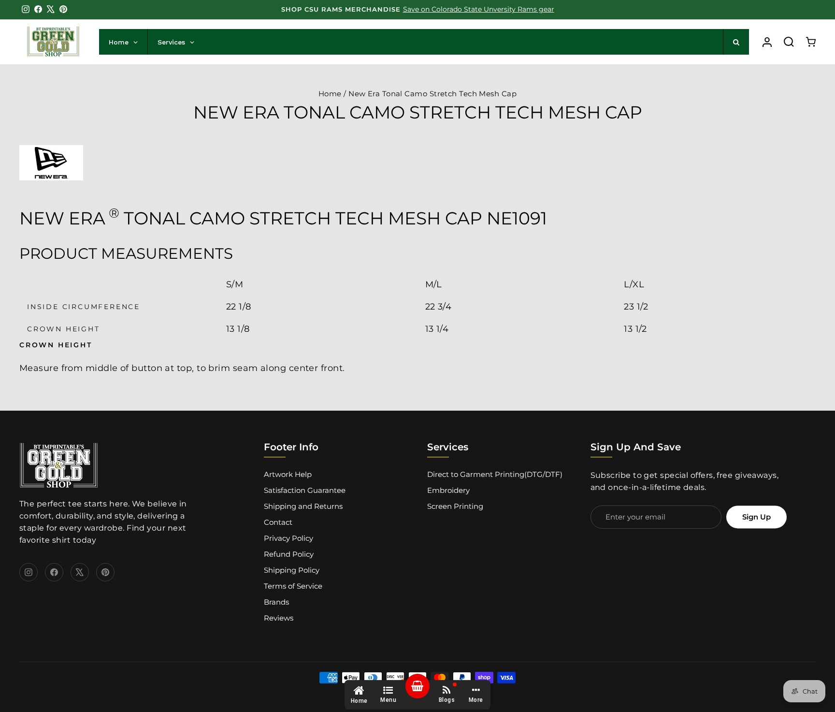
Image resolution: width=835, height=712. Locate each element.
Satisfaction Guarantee (305, 490)
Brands (276, 602)
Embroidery (448, 490)
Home (330, 93)
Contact (278, 522)
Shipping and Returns (303, 506)
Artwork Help (288, 474)
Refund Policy (289, 554)
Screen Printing (455, 506)
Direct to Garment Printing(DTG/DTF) (494, 474)
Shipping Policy (291, 570)
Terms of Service (293, 586)
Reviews (278, 618)
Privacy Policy (288, 538)
